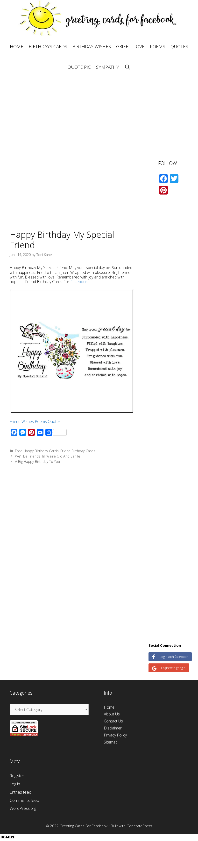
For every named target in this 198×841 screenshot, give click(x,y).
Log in (15, 784)
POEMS (157, 46)
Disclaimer (113, 728)
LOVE (139, 46)
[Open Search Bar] (127, 67)
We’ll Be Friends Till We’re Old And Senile (47, 456)
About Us (112, 714)
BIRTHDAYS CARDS (48, 46)
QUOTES (179, 46)
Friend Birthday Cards (77, 451)
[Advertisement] (99, 111)
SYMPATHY (107, 67)
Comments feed (24, 800)
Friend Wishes (22, 421)
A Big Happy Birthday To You (37, 461)
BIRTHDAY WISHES (91, 46)
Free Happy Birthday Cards (37, 451)
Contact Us (113, 721)
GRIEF (122, 46)
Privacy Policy (115, 735)
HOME (16, 46)
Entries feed (20, 792)
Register (17, 775)
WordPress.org (23, 808)
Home (109, 707)
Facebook (78, 281)
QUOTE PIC (79, 67)
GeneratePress (139, 825)
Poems (41, 421)
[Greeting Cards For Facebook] (99, 18)
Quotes (54, 421)
